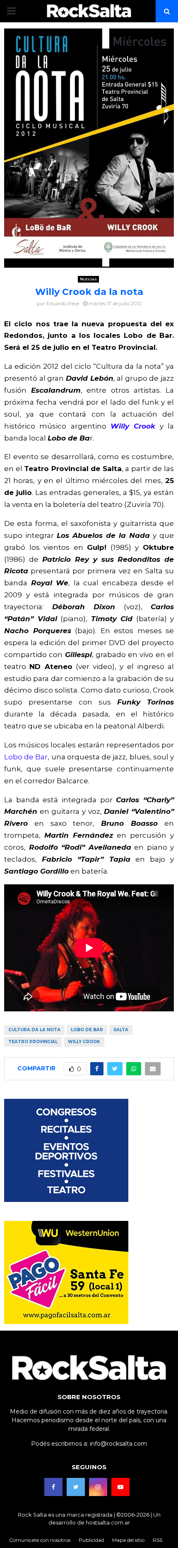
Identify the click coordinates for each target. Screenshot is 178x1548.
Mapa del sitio (128, 1540)
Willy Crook (133, 426)
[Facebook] (53, 1487)
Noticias (88, 279)
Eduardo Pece (62, 303)
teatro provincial (33, 1041)
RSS (157, 1540)
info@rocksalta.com (118, 1443)
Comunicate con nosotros (39, 1540)
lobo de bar (87, 1029)
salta (120, 1029)
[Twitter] (76, 1487)
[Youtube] (120, 1487)
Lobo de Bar (26, 757)
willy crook (84, 1041)
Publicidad (91, 1540)
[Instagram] (98, 1487)
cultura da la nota (34, 1029)
